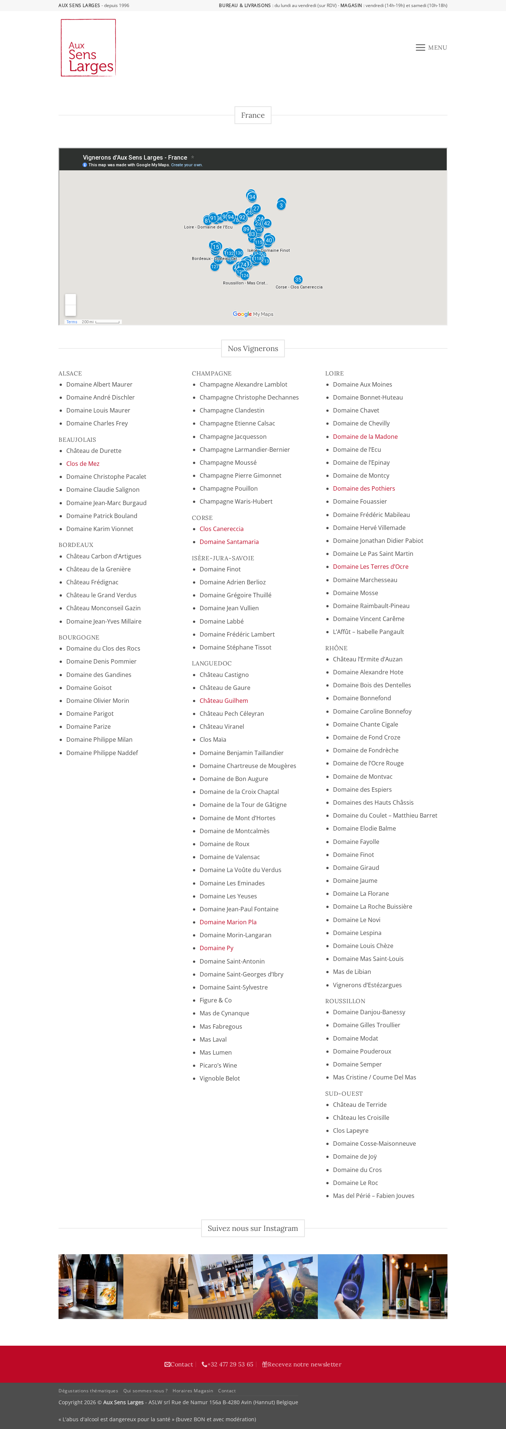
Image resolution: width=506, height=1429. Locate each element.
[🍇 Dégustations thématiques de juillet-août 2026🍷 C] (415, 1286)
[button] (431, 47)
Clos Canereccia (222, 529)
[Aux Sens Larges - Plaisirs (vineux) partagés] (134, 47)
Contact (181, 1364)
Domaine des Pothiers (364, 488)
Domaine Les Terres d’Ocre (371, 566)
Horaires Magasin (193, 1391)
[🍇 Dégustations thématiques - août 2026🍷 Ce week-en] (91, 1286)
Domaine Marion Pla (228, 922)
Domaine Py (216, 948)
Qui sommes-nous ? (145, 1391)
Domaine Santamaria (229, 542)
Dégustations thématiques (89, 1391)
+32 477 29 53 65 (230, 1364)
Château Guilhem (224, 701)
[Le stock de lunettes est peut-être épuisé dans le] (350, 1286)
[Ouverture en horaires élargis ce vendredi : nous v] (220, 1286)
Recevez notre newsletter (305, 1364)
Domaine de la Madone (365, 437)
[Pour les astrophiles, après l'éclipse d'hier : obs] (285, 1286)
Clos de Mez (83, 464)
